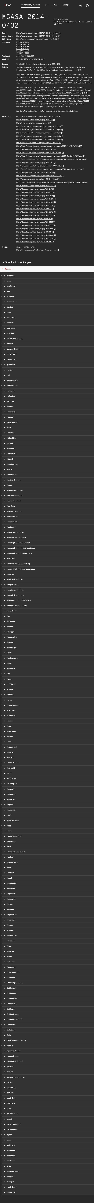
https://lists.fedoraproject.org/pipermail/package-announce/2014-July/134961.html (48, 146)
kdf (8, 616)
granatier (11, 359)
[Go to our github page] (87, 5)
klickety (10, 716)
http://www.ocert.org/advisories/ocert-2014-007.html (36, 179)
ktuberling (11, 936)
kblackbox (11, 438)
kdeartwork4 (12, 522)
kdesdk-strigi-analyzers (18, 600)
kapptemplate (12, 422)
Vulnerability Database (30, 5)
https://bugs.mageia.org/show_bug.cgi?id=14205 (35, 186)
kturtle (10, 941)
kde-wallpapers (14, 511)
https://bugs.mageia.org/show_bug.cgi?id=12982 (34, 202)
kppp (8, 826)
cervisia (10, 328)
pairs (9, 1082)
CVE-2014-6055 (22, 53)
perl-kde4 (11, 1098)
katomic (10, 433)
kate (8, 428)
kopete (9, 805)
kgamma (9, 642)
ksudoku (10, 909)
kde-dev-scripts (14, 496)
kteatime (10, 920)
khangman (10, 668)
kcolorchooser (13, 480)
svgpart (10, 1177)
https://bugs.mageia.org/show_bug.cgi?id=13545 (34, 149)
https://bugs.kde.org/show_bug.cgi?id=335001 (33, 232)
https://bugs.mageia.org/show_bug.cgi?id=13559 (34, 229)
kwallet (10, 962)
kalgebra (10, 396)
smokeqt (10, 1161)
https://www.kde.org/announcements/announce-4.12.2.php (38, 130)
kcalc (9, 469)
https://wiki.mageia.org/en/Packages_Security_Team (36, 250)
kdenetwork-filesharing (18, 564)
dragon (9, 344)
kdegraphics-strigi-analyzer (20, 548)
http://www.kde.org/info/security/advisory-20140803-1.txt (38, 166)
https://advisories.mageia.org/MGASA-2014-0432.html (37, 33)
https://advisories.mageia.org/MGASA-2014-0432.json (37, 36)
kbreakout (11, 454)
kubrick (10, 951)
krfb (8, 847)
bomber (9, 307)
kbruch (9, 459)
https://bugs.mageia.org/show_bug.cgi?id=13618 (34, 196)
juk (8, 375)
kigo (8, 679)
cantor (9, 323)
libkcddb (10, 978)
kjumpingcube (12, 705)
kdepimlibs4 (12, 585)
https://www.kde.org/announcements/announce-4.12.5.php (38, 140)
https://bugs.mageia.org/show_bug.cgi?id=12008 (34, 235)
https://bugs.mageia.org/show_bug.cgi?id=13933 (34, 173)
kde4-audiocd (12, 517)
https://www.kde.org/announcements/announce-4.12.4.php (38, 136)
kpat (8, 815)
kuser (9, 957)
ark (8, 291)
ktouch (9, 930)
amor (8, 281)
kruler (9, 857)
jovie (9, 370)
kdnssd (9, 627)
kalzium (10, 401)
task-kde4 (11, 1187)
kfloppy (10, 632)
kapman (9, 417)
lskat (9, 1035)
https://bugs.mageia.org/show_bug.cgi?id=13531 (34, 222)
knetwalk (10, 768)
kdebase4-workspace (16, 538)
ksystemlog (11, 915)
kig (8, 674)
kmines (9, 737)
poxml (9, 1119)
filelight (11, 354)
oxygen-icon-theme (15, 1077)
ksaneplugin (12, 862)
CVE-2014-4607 (22, 44)
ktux (8, 946)
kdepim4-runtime (14, 579)
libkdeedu (11, 993)
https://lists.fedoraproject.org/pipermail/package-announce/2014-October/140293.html (49, 156)
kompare (10, 789)
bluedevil (11, 302)
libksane (10, 1025)
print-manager (13, 1124)
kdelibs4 (10, 558)
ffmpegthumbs (12, 349)
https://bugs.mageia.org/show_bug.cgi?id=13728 (34, 199)
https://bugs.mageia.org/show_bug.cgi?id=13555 (34, 225)
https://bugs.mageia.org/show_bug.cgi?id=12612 (34, 189)
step (8, 1166)
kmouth (9, 752)
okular (9, 1072)
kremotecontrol (14, 836)
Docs (65, 5)
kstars (9, 904)
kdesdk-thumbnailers (16, 606)
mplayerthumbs (13, 1051)
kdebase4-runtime (15, 532)
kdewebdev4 (11, 611)
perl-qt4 (10, 1103)
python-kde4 (12, 1129)
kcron (9, 485)
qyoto (9, 1135)
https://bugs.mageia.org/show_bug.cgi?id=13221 (34, 120)
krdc (8, 831)
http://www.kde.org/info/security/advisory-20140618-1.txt (38, 143)
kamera (9, 407)
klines (9, 721)
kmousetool (11, 747)
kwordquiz (11, 967)
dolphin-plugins (14, 339)
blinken (10, 297)
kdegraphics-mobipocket (18, 543)
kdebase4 (10, 527)
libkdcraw (11, 988)
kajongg (10, 391)
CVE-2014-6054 (22, 51)
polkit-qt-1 (12, 1114)
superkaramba (12, 1171)
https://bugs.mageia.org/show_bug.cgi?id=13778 (34, 239)
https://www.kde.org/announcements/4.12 (32, 123)
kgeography (11, 648)
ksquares (10, 899)
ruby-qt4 (10, 1145)
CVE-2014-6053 (22, 49)
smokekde (10, 1156)
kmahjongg (11, 731)
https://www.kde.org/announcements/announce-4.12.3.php (38, 133)
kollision (11, 778)
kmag (8, 726)
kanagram (10, 412)
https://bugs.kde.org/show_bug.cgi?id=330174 (33, 209)
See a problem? (61, 19)
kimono (9, 689)
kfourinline (12, 637)
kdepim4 (10, 574)
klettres (10, 710)
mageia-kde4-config (16, 1040)
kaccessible (12, 380)
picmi (9, 1108)
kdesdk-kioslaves (15, 595)
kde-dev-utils (13, 501)
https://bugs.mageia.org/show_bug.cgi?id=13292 (34, 212)
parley (9, 1093)
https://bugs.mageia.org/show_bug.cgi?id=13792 (34, 163)
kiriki (9, 695)
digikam (10, 333)
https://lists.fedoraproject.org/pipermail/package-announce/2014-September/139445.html (50, 183)
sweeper (10, 1182)
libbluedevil (12, 972)
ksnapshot (11, 888)
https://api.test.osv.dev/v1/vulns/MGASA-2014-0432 (36, 39)
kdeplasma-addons (15, 590)
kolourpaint (12, 784)
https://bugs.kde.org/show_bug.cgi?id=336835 (34, 242)
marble (9, 1046)
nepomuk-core (12, 1056)
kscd (8, 868)
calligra (10, 318)
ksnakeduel (11, 883)
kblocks (10, 443)
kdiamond (10, 621)
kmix (8, 742)
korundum (10, 810)
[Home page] (8, 6)
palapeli (10, 1088)
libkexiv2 (11, 1004)
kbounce (10, 448)
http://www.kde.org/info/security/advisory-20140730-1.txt (38, 153)
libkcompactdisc (14, 983)
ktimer (9, 925)
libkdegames (12, 998)
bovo (8, 312)
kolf (8, 773)
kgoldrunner (12, 658)
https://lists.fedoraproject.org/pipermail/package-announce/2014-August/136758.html (49, 169)
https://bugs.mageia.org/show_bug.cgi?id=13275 (34, 206)
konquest (10, 794)
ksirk (9, 878)
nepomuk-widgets (14, 1061)
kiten (9, 700)
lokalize (10, 1030)
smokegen (10, 1150)
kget (8, 653)
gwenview (10, 365)
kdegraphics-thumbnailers (19, 553)
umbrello (10, 1192)
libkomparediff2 (14, 1019)
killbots (10, 684)
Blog (46, 5)
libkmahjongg (12, 1014)
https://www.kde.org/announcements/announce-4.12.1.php (38, 126)
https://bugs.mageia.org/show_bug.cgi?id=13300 (34, 216)
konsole (10, 799)
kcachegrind (12, 464)
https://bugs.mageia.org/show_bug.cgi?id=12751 (34, 192)
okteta (9, 1067)
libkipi (10, 1009)
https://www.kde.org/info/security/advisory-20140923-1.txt (39, 176)
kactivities (12, 386)
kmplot (9, 758)
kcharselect (12, 475)
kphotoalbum (12, 820)
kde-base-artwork (15, 490)
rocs (8, 1140)
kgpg (8, 663)
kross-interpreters (16, 852)
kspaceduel (11, 894)
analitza (10, 286)
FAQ (54, 5)
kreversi (10, 841)
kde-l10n (10, 506)
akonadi (10, 276)
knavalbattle (12, 763)
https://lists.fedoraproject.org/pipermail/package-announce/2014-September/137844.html (50, 159)
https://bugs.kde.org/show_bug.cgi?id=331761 (33, 219)
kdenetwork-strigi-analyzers (20, 569)
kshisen (10, 873)
